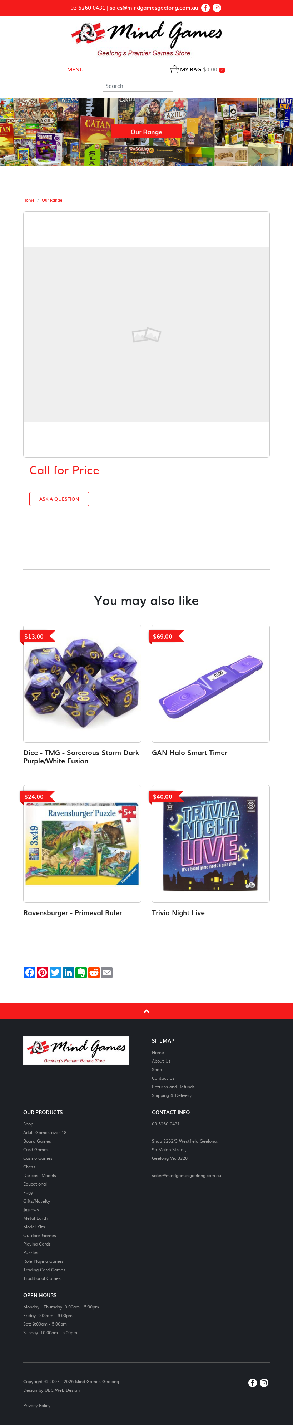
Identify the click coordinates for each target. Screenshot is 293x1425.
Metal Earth (35, 1217)
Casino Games (38, 1157)
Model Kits (34, 1226)
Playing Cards (37, 1243)
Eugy (28, 1192)
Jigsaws (31, 1209)
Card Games (36, 1149)
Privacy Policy (36, 1405)
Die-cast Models (39, 1175)
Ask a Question (59, 498)
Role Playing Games (43, 1260)
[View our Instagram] (217, 8)
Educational (35, 1183)
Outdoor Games (39, 1235)
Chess (29, 1166)
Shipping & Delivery (172, 1095)
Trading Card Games (44, 1269)
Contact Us (163, 1077)
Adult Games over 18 (44, 1132)
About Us (161, 1060)
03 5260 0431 (87, 8)
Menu (75, 69)
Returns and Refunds (173, 1086)
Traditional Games (42, 1278)
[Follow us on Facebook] (205, 8)
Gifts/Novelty (36, 1200)
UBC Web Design (62, 1390)
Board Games (37, 1140)
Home (28, 200)
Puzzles (30, 1252)
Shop (157, 1069)
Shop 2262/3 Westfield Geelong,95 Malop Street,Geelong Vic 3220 (185, 1149)
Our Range (52, 200)
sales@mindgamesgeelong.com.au (154, 8)
